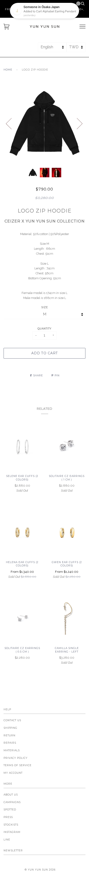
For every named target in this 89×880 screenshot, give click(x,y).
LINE (7, 839)
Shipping (10, 727)
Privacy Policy (16, 758)
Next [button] (76, 123)
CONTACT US (12, 720)
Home (8, 69)
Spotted (10, 809)
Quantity (44, 328)
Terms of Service (18, 765)
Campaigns (12, 802)
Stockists (11, 824)
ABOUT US (11, 794)
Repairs (10, 742)
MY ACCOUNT (13, 772)
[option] (44, 123)
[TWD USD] (75, 49)
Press (8, 817)
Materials (12, 750)
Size (44, 307)
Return (9, 735)
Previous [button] (12, 123)
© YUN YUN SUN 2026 (40, 869)
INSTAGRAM (12, 832)
